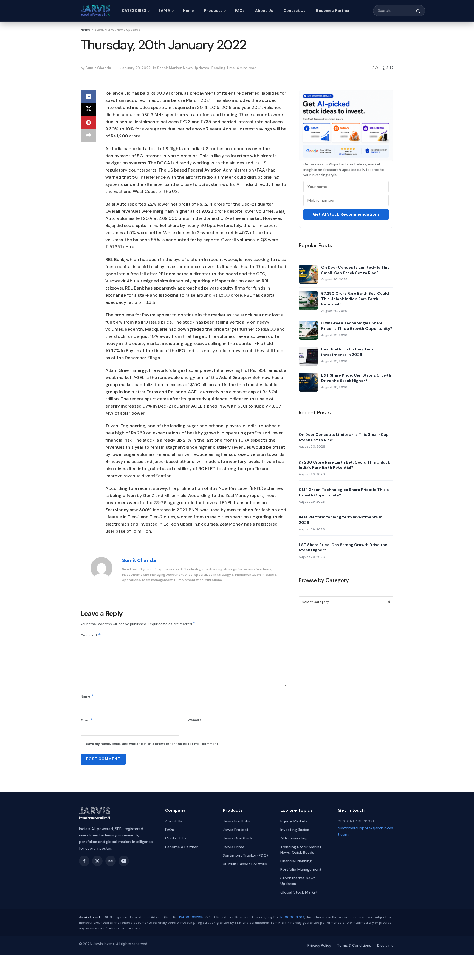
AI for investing (293, 838)
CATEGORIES (134, 10)
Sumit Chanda (98, 68)
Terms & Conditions (354, 945)
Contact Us (295, 10)
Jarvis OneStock (237, 838)
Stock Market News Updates (117, 29)
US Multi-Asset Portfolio (245, 863)
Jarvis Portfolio (236, 821)
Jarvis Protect (236, 829)
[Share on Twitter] (88, 109)
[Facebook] (84, 861)
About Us (264, 10)
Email (87, 720)
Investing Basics (294, 829)
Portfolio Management (300, 869)
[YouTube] (124, 861)
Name (87, 696)
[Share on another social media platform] (88, 135)
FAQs (240, 10)
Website (195, 720)
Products (213, 10)
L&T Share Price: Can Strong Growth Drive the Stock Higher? (356, 378)
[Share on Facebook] (88, 96)
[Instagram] (110, 861)
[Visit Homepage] (96, 10)
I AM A (164, 10)
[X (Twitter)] (97, 861)
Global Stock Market (299, 892)
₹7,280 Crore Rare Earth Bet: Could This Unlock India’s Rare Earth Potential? (355, 299)
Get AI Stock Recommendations (346, 214)
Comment (91, 634)
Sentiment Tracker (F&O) (245, 855)
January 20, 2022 (135, 68)
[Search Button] (419, 10)
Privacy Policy (319, 945)
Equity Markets (294, 821)
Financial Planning (296, 860)
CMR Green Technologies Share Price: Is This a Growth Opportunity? (356, 326)
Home (188, 10)
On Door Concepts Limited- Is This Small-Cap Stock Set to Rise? (355, 270)
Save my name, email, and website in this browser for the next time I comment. (152, 743)
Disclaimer (386, 945)
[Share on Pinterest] (88, 122)
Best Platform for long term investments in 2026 (347, 352)
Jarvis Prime (233, 846)
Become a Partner (333, 10)
